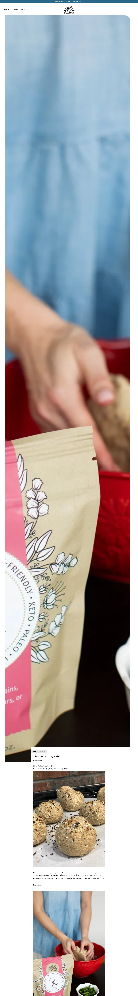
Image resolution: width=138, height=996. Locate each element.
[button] (126, 9)
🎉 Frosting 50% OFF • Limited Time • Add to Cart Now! (68, 1)
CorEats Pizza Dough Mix (46, 766)
